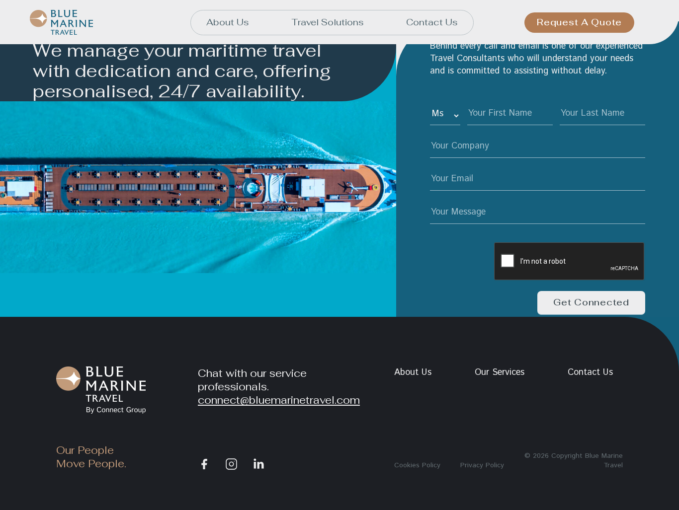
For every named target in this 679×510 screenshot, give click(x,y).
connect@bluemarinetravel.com (279, 400)
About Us (227, 22)
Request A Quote (579, 22)
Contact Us (432, 22)
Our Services (499, 372)
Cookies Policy (417, 465)
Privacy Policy (482, 465)
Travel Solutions (328, 22)
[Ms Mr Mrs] (445, 116)
